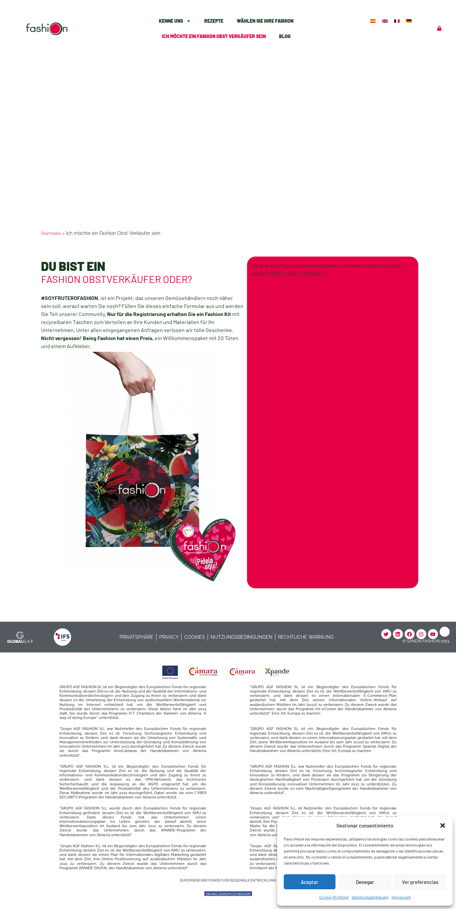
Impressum (401, 897)
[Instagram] (421, 634)
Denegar (365, 882)
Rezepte (213, 21)
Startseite (51, 233)
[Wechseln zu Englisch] (386, 20)
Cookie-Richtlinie (334, 897)
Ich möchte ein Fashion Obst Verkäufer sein (214, 36)
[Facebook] (410, 634)
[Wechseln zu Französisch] (398, 20)
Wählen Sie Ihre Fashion (265, 21)
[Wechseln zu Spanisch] (374, 20)
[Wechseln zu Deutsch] (410, 20)
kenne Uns (171, 21)
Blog (285, 36)
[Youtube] (433, 634)
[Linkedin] (398, 634)
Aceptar (309, 882)
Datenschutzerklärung (370, 897)
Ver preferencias (420, 882)
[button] (442, 825)
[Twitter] (386, 634)
